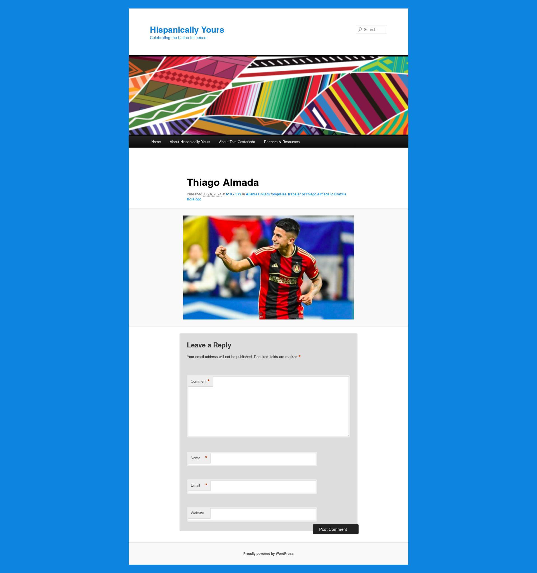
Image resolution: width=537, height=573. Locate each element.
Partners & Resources (282, 141)
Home (156, 141)
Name (199, 457)
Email (199, 485)
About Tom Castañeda (237, 141)
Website (197, 512)
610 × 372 (233, 193)
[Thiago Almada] (268, 267)
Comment (200, 381)
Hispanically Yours (187, 29)
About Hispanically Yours (190, 141)
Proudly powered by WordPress (268, 553)
